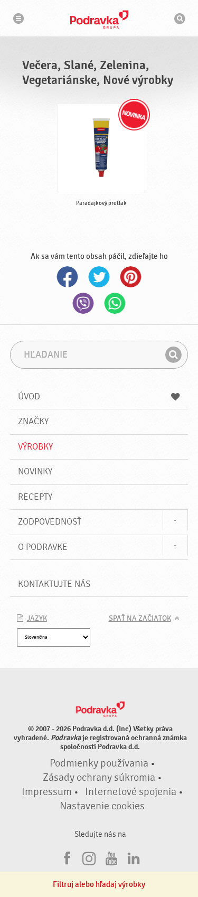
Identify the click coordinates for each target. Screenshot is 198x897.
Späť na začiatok (140, 618)
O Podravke (43, 547)
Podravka (99, 19)
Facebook (67, 276)
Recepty (35, 497)
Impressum (47, 792)
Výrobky (35, 447)
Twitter (99, 276)
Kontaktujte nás (54, 584)
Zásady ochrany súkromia (99, 777)
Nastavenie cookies (102, 806)
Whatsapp (115, 303)
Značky (33, 421)
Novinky (35, 471)
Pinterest (131, 276)
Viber (83, 303)
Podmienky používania (99, 763)
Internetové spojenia (130, 792)
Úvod (29, 396)
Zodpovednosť (49, 522)
